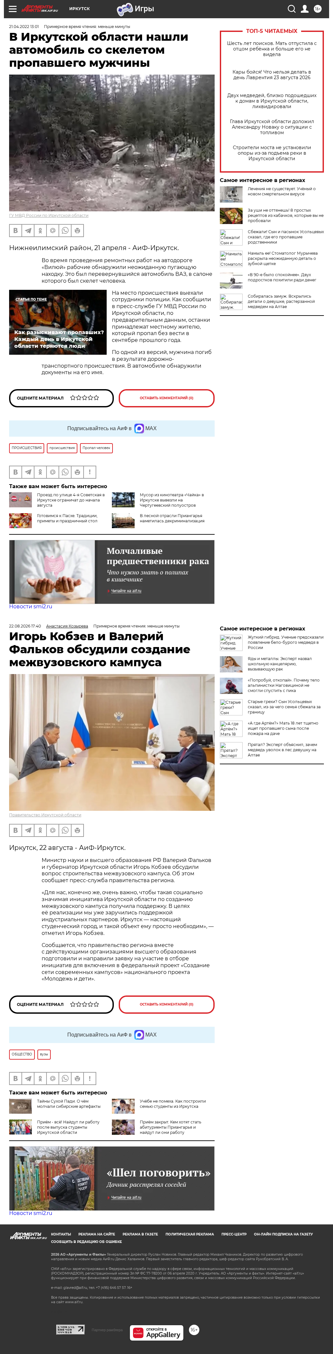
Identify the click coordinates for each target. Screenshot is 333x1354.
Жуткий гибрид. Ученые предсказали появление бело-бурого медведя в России (286, 642)
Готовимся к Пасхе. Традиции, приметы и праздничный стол (67, 518)
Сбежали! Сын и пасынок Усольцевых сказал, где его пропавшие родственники (286, 237)
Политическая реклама (190, 1234)
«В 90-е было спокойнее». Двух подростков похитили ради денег (282, 277)
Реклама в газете (140, 1234)
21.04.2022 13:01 (24, 26)
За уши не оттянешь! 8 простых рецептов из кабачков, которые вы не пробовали (286, 215)
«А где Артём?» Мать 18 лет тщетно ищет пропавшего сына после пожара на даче (283, 728)
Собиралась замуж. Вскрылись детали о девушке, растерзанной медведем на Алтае (281, 301)
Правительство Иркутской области (45, 814)
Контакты (61, 1234)
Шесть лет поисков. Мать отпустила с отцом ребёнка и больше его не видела (272, 49)
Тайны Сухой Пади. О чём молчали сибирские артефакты (68, 1104)
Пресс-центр (233, 1234)
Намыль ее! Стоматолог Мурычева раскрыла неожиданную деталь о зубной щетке (283, 258)
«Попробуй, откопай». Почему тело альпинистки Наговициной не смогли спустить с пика (284, 685)
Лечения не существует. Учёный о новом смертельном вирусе (282, 191)
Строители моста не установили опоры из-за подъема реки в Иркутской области (272, 153)
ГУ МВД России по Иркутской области (48, 215)
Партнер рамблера (107, 1330)
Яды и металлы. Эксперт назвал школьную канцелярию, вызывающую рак (280, 663)
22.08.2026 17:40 (25, 626)
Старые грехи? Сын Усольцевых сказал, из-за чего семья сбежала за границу (284, 706)
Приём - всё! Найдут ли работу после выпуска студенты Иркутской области (68, 1127)
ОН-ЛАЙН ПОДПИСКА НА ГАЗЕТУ (283, 1234)
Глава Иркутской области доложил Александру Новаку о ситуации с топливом (272, 127)
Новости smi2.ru (30, 606)
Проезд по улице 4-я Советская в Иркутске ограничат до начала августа (71, 500)
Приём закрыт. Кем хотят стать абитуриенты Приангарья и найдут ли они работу (170, 1127)
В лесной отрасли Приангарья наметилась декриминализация (172, 518)
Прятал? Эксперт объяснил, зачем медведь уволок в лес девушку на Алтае (282, 749)
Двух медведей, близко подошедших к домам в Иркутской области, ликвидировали (271, 101)
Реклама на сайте (96, 1234)
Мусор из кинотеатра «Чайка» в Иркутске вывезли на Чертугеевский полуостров (172, 500)
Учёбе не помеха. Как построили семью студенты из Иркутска (173, 1104)
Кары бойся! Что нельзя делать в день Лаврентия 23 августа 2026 (272, 74)
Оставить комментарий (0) (166, 398)
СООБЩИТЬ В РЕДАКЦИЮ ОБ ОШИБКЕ (86, 1242)
